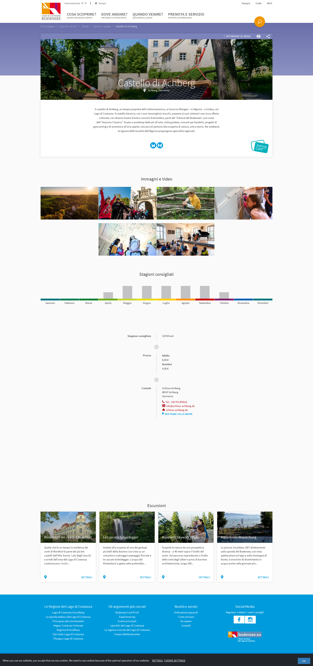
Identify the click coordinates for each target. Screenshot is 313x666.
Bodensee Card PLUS (127, 612)
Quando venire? (148, 15)
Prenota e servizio (186, 15)
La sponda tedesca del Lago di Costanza (68, 616)
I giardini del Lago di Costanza (127, 625)
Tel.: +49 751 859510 (176, 402)
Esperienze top (127, 616)
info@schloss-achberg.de (180, 406)
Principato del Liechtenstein (68, 621)
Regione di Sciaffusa (68, 630)
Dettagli (157, 660)
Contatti (186, 625)
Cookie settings (174, 660)
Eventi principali (127, 621)
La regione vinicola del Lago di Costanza (127, 630)
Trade (258, 3)
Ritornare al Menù (238, 36)
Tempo (102, 3)
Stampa (245, 3)
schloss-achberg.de (177, 410)
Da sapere (185, 621)
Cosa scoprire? (81, 15)
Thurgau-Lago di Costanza (68, 638)
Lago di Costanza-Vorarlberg (68, 612)
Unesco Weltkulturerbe (127, 634)
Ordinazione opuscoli (186, 612)
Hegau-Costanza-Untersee (68, 625)
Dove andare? (114, 15)
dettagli (86, 577)
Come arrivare (186, 616)
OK (304, 661)
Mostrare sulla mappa (178, 414)
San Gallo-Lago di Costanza (68, 634)
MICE (269, 3)
